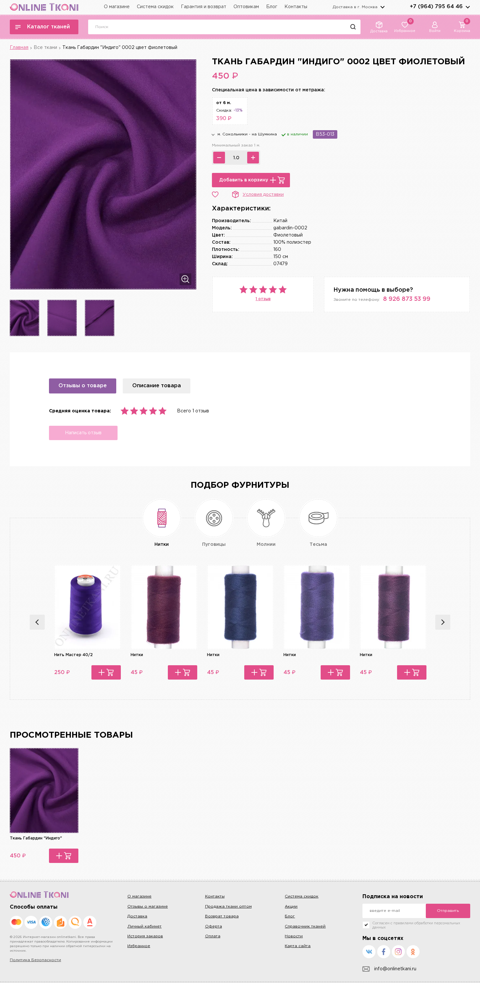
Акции (291, 906)
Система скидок (155, 7)
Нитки (137, 655)
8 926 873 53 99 (406, 299)
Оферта (213, 926)
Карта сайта (298, 946)
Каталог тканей (48, 26)
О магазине (117, 7)
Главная (19, 48)
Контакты (295, 7)
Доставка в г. (355, 7)
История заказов (145, 936)
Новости (294, 936)
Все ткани (45, 48)
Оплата (212, 936)
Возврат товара (222, 916)
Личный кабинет (144, 926)
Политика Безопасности (35, 960)
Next (442, 622)
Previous (37, 622)
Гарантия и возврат (203, 7)
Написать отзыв (83, 433)
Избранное (138, 946)
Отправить (448, 911)
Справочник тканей (305, 926)
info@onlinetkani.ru (395, 969)
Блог (271, 7)
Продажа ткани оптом (228, 906)
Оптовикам (246, 7)
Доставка (137, 916)
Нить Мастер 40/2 (73, 655)
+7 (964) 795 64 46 (436, 6)
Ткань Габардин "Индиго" (36, 838)
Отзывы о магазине (147, 906)
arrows (467, 6)
